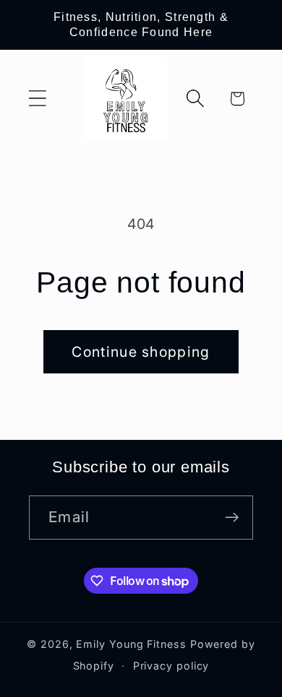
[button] (37, 98)
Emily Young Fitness (131, 644)
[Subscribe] (231, 517)
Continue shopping (141, 351)
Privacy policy (171, 665)
